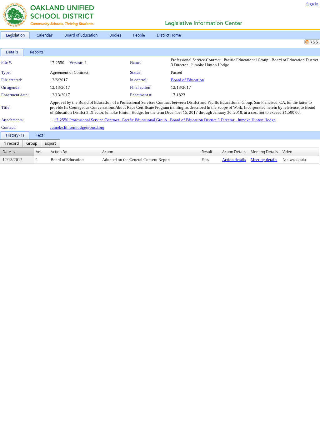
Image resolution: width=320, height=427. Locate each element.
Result (207, 151)
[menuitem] (11, 143)
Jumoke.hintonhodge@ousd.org (77, 127)
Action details (234, 159)
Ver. (39, 151)
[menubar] (30, 143)
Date (6, 151)
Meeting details (264, 159)
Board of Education (187, 80)
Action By (59, 151)
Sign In (312, 4)
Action (107, 151)
